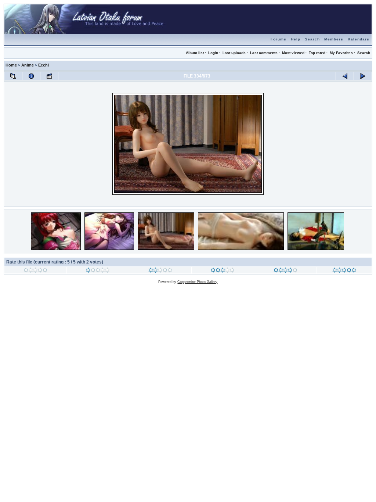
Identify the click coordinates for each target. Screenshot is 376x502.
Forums (278, 39)
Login (213, 53)
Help (295, 39)
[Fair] (160, 271)
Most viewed (293, 53)
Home (11, 65)
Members (333, 39)
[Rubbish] (35, 271)
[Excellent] (285, 271)
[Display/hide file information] (31, 76)
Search (312, 39)
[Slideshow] (49, 76)
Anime (27, 65)
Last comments (264, 53)
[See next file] (363, 76)
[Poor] (98, 271)
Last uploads (234, 53)
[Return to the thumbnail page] (13, 76)
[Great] (344, 271)
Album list (195, 53)
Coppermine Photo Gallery (197, 282)
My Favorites (341, 53)
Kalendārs (358, 39)
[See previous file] (345, 76)
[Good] (223, 271)
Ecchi (43, 65)
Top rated (317, 53)
